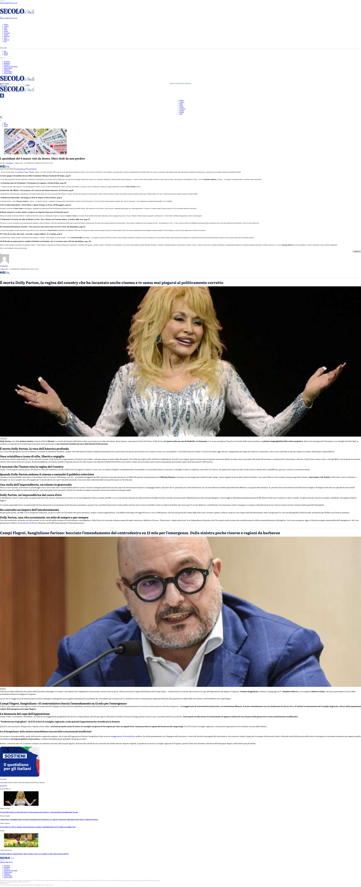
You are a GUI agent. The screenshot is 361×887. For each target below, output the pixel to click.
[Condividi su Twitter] (8, 167)
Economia (7, 33)
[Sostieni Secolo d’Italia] (19, 776)
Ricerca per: (3, 85)
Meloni (6, 53)
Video (5, 29)
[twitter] (4, 1)
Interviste (6, 40)
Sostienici (6, 65)
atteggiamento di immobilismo (123, 736)
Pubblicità (7, 70)
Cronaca (6, 26)
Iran (5, 51)
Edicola (2, 3)
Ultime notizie (8, 68)
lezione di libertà (30, 523)
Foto (5, 41)
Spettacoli (7, 36)
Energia (181, 112)
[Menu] (1, 93)
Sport (5, 38)
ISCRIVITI (3, 786)
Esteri (5, 28)
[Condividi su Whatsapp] (6, 167)
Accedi (15, 3)
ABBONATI (9, 3)
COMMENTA (356, 251)
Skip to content (4, 83)
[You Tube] (2, 1)
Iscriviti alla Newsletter (10, 66)
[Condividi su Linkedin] (3, 167)
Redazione (7, 63)
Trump (6, 54)
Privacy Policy (8, 73)
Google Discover (20, 169)
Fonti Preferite (32, 169)
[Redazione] (4, 263)
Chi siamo (7, 61)
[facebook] (0, 1)
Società (6, 31)
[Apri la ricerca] (1, 118)
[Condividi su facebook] (1, 167)
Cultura (6, 34)
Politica (6, 24)
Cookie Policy (8, 71)
